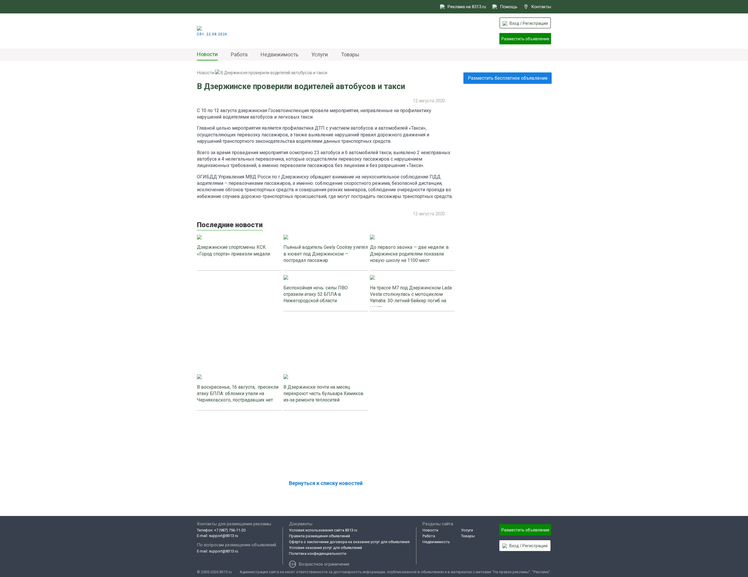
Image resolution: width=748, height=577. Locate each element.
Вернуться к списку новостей (326, 483)
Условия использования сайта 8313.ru (323, 530)
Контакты (541, 6)
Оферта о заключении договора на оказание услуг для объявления (349, 542)
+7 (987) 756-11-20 (229, 530)
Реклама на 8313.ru (467, 6)
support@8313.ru (223, 535)
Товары (350, 54)
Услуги (319, 54)
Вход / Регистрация (529, 23)
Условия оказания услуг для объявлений (325, 547)
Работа (239, 54)
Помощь (508, 6)
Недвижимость (279, 54)
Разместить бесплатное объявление (508, 78)
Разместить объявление (525, 39)
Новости (207, 54)
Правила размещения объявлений (319, 536)
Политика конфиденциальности (317, 553)
